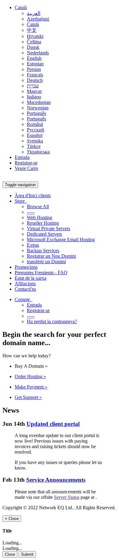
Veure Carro (26, 168)
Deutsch (35, 80)
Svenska (35, 140)
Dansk (33, 47)
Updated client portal (53, 424)
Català (21, 7)
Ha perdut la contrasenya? (52, 321)
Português (36, 113)
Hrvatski (35, 36)
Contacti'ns (25, 289)
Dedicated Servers (44, 234)
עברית (33, 85)
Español (34, 135)
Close (10, 554)
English (34, 58)
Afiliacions (25, 283)
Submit (27, 554)
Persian (34, 69)
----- (30, 212)
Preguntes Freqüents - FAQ (41, 272)
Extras (33, 245)
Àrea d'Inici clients (33, 195)
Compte (23, 299)
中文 (32, 30)
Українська (38, 151)
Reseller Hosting (43, 223)
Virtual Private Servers (48, 228)
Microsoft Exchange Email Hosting (61, 239)
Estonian (35, 63)
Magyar (34, 91)
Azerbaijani (38, 18)
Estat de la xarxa (30, 278)
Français (35, 74)
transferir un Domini (46, 261)
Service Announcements (55, 480)
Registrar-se (26, 162)
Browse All (38, 206)
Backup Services (43, 250)
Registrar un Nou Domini (51, 256)
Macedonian (39, 102)
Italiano (34, 96)
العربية (33, 13)
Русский (35, 129)
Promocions (26, 267)
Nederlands (38, 52)
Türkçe (34, 146)
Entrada (22, 157)
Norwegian (38, 107)
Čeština (34, 41)
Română (35, 124)
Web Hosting (39, 217)
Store (21, 201)
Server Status (66, 497)
